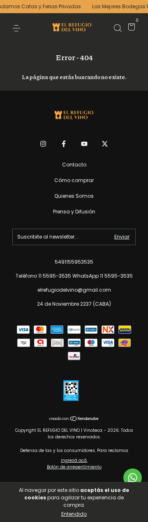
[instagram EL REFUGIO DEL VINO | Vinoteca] (43, 143)
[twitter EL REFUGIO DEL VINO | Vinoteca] (105, 143)
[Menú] (17, 27)
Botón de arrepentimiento (74, 467)
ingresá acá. (74, 460)
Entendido (74, 513)
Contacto (74, 164)
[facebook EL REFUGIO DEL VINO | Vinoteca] (63, 143)
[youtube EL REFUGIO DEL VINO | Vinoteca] (84, 143)
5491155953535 (74, 261)
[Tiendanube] (74, 419)
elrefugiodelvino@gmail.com (74, 289)
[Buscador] (118, 27)
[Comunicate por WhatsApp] (132, 477)
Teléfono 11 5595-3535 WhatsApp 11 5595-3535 (74, 275)
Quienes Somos (74, 195)
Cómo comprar (74, 180)
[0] (130, 28)
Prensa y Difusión (74, 211)
